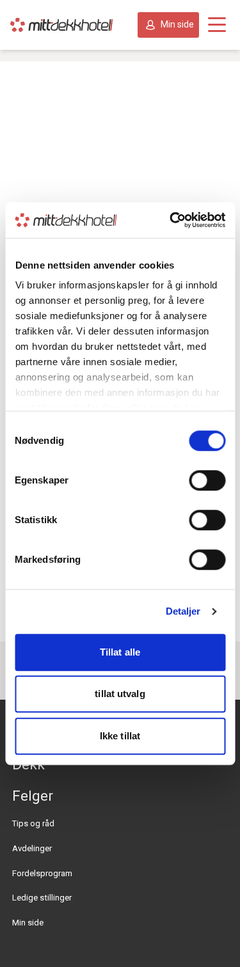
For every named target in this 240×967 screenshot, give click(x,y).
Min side (177, 24)
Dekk (28, 764)
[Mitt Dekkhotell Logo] (61, 25)
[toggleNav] (217, 25)
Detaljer (183, 611)
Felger (32, 795)
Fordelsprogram (42, 873)
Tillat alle (120, 652)
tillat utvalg (120, 693)
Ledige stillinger (42, 897)
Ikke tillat (120, 735)
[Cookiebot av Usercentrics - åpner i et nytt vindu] (170, 220)
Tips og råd (33, 823)
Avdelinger (32, 848)
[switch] (207, 480)
